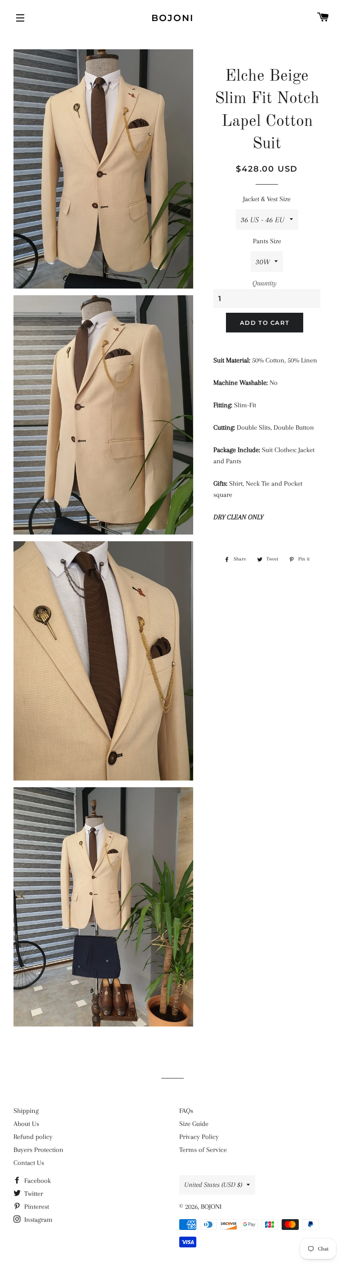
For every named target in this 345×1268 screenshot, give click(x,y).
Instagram (37, 1220)
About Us (26, 1124)
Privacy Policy (199, 1137)
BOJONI (172, 18)
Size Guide (193, 1124)
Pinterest (35, 1207)
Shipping (26, 1111)
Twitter (32, 1194)
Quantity (264, 283)
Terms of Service (203, 1150)
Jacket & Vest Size (267, 199)
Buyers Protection (38, 1150)
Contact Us (28, 1163)
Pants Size (267, 241)
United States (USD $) (213, 1185)
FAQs (186, 1111)
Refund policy (33, 1137)
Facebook (36, 1181)
